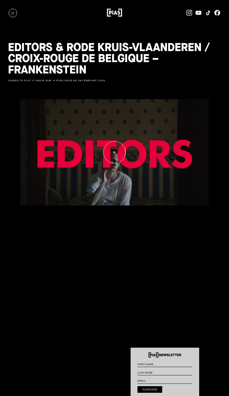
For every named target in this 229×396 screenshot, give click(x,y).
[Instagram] (187, 13)
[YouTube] (197, 13)
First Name (195, 361)
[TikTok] (206, 13)
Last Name (195, 370)
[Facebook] (216, 13)
